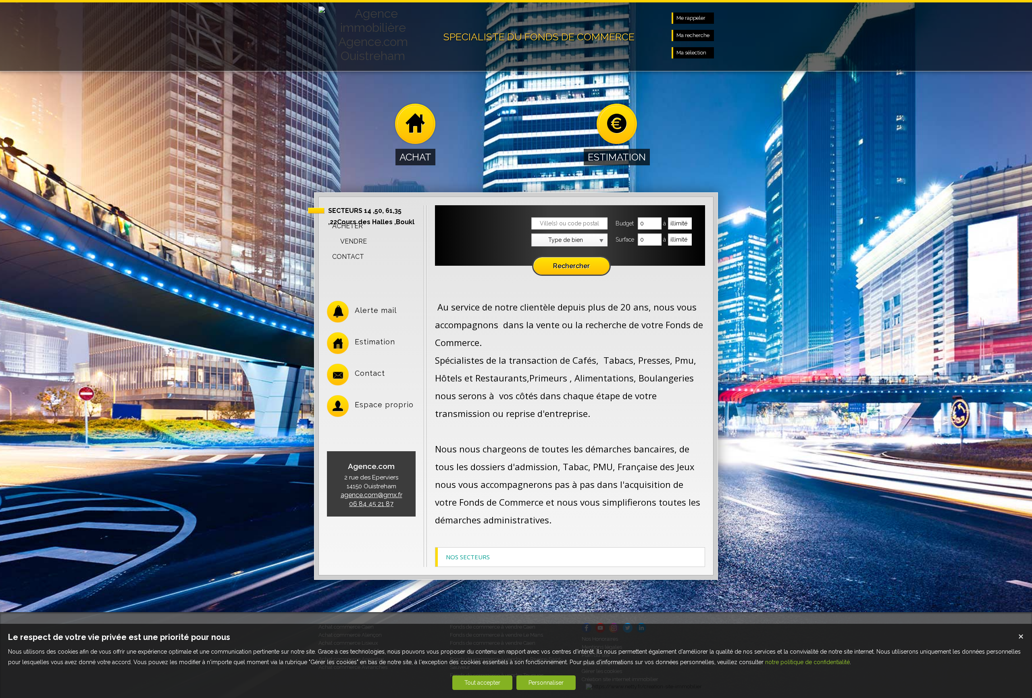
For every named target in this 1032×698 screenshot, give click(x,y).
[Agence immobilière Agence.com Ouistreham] (372, 56)
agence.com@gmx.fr (371, 495)
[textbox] (569, 223)
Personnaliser (546, 682)
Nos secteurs (468, 557)
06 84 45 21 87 (371, 504)
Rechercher (571, 266)
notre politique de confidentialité (807, 662)
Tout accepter (482, 682)
